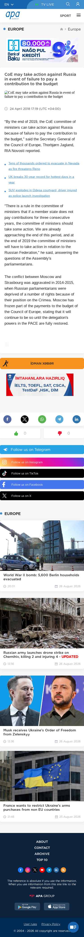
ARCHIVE (42, 854)
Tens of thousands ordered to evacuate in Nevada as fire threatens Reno (44, 166)
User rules (30, 924)
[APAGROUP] (42, 896)
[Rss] (63, 870)
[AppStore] (56, 907)
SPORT (65, 15)
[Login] (78, 4)
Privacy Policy (50, 924)
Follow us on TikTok (24, 473)
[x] (35, 870)
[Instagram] (27, 870)
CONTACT (42, 848)
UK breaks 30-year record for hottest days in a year (41, 179)
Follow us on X (21, 496)
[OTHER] (77, 15)
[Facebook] (20, 870)
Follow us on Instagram (27, 462)
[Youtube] (42, 870)
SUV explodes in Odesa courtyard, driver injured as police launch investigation (43, 193)
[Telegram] (49, 870)
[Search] (68, 4)
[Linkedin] (56, 870)
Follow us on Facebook (27, 484)
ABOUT (42, 842)
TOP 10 (42, 860)
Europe (74, 29)
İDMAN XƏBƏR (42, 363)
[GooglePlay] (27, 907)
